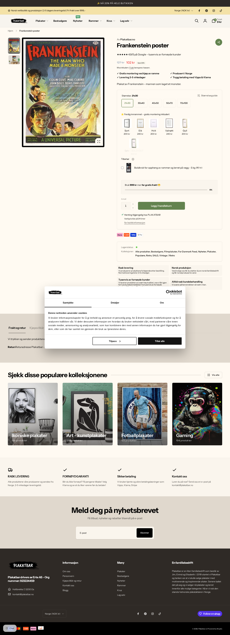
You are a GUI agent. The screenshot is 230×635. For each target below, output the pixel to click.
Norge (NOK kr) (182, 10)
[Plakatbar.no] (23, 568)
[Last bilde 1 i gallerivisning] (14, 45)
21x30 (127, 103)
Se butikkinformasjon (134, 223)
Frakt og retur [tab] (17, 328)
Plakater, (211, 251)
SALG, (156, 255)
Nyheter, (202, 251)
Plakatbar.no (126, 39)
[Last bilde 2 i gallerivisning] (14, 59)
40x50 (155, 103)
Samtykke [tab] (68, 302)
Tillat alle (160, 341)
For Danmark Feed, (188, 251)
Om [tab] (162, 302)
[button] (41, 21)
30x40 (141, 103)
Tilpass (113, 341)
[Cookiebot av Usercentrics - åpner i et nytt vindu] (168, 292)
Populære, (140, 255)
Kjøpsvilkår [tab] (37, 328)
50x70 (169, 103)
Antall (123, 199)
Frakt (131, 67)
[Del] (218, 42)
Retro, (149, 255)
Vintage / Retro (167, 255)
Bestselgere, (157, 251)
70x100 (184, 103)
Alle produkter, (143, 251)
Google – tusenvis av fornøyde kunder (159, 54)
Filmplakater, (171, 251)
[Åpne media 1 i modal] (63, 92)
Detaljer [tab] (115, 302)
